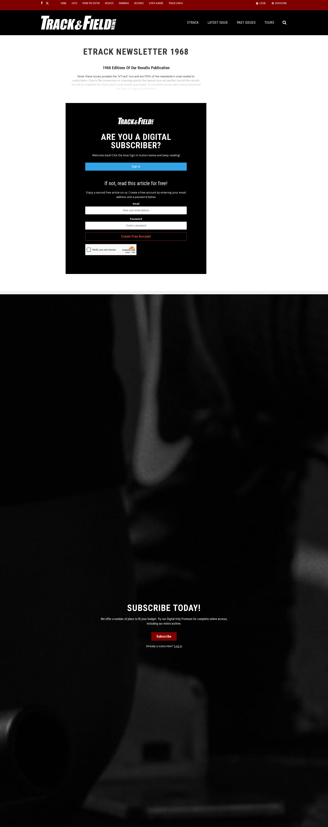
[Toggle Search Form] (284, 22)
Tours (269, 22)
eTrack (193, 22)
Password (136, 218)
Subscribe (164, 636)
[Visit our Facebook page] (42, 3)
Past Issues (246, 22)
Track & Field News (78, 23)
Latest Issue (218, 22)
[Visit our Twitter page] (47, 3)
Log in (178, 646)
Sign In (136, 166)
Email (136, 203)
